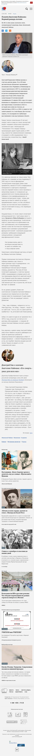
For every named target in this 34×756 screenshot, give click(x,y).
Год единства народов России (9, 488)
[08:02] (17, 530)
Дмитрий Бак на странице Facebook (13, 380)
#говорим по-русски (16, 640)
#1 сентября (4, 566)
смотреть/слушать (26, 690)
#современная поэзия (10, 680)
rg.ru (31, 433)
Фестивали (4, 571)
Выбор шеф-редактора (7, 644)
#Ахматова (17, 438)
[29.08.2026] (17, 572)
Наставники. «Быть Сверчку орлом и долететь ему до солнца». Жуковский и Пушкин (16, 474)
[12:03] (17, 451)
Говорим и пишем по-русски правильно (11, 609)
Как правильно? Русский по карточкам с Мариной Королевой (15, 636)
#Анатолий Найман (7, 438)
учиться (11, 692)
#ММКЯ (3, 605)
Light (3, 528)
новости (11, 690)
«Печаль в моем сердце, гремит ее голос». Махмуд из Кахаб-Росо (14, 512)
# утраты (24, 438)
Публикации (4, 449)
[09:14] (17, 490)
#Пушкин (10, 483)
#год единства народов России (9, 524)
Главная (4, 441)
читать (17, 690)
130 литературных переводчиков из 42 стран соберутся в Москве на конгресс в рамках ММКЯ (15, 601)
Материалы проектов (14, 441)
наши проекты (18, 692)
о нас (26, 692)
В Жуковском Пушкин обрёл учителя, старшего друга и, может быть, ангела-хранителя (17, 480)
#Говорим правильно (6, 640)
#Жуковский (5, 483)
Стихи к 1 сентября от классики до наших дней (14, 552)
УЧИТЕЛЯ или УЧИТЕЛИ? (11, 632)
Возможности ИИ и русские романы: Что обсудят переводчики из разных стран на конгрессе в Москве (15, 595)
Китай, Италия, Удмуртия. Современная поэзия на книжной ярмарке (17, 668)
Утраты (14, 13)
